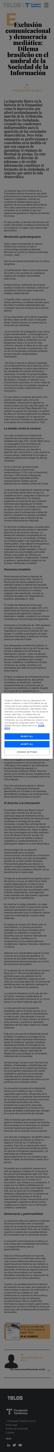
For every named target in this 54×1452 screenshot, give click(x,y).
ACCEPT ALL (27, 744)
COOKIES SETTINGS (27, 752)
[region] (27, 726)
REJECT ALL (27, 736)
